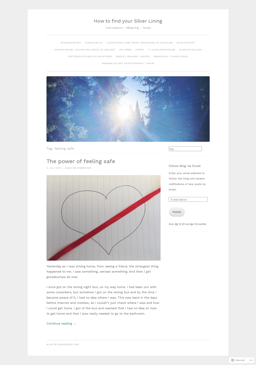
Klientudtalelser (190, 49)
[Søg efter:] (185, 149)
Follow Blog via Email (185, 166)
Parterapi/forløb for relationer (90, 56)
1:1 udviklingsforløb (161, 49)
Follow (177, 212)
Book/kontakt (186, 43)
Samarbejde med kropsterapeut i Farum (128, 63)
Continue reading (61, 323)
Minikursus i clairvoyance (171, 56)
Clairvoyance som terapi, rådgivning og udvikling (140, 43)
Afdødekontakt (71, 43)
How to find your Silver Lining (128, 21)
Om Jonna (125, 49)
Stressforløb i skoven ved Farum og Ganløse (84, 49)
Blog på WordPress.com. (62, 344)
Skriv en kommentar (78, 168)
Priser (139, 49)
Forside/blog (94, 43)
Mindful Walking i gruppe (133, 56)
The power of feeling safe (80, 161)
